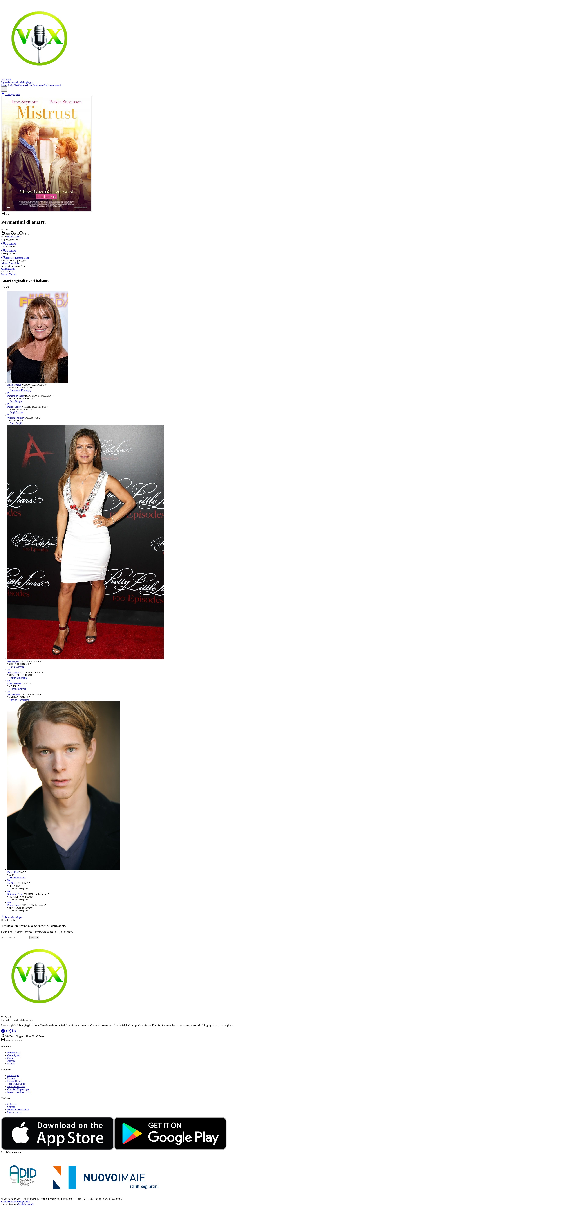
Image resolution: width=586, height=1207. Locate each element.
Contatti (57, 85)
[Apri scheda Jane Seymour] (37, 382)
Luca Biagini (16, 401)
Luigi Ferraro (16, 412)
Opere (21, 85)
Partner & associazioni (18, 1109)
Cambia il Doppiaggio (18, 1089)
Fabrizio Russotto (18, 678)
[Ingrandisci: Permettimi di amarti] (46, 154)
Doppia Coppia (14, 1081)
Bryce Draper (13, 905)
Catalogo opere (12, 94)
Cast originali (13, 1055)
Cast (16, 85)
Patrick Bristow (14, 406)
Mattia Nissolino (18, 877)
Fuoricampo (38, 85)
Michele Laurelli (26, 1204)
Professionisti (7, 85)
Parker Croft (13, 872)
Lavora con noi (14, 1112)
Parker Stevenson (15, 395)
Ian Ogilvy (12, 883)
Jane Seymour (14, 384)
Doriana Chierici (18, 689)
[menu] (4, 89)
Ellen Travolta (14, 683)
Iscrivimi (34, 937)
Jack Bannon (13, 694)
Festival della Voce (16, 1086)
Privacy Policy (16, 1201)
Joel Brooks (13, 672)
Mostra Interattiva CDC (18, 1092)
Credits (26, 1201)
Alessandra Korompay (20, 390)
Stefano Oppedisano (19, 700)
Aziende (28, 85)
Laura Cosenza (17, 667)
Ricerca (11, 1063)
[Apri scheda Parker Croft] (63, 869)
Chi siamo (49, 85)
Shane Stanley (14, 236)
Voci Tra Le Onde (16, 1083)
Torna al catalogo (13, 917)
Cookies (5, 1201)
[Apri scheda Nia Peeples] (85, 658)
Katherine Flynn (15, 894)
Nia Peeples (13, 661)
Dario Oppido (16, 423)
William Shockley (15, 417)
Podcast (11, 1078)
